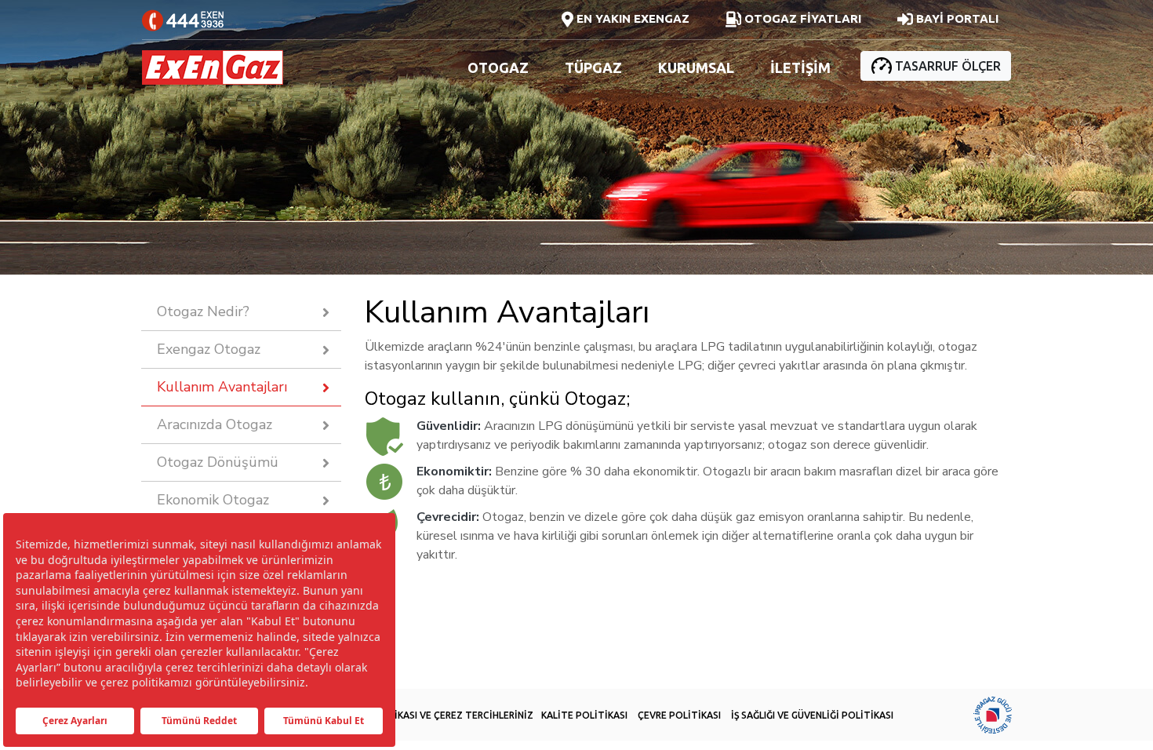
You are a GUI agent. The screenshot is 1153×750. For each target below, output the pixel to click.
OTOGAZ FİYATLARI (801, 18)
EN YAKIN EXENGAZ (631, 18)
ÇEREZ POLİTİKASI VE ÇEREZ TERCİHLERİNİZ (433, 715)
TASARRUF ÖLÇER (946, 66)
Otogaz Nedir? (203, 311)
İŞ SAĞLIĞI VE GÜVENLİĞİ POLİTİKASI (812, 715)
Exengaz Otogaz (208, 349)
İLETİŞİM (800, 67)
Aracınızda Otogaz (214, 424)
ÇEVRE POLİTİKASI (679, 715)
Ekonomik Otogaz (213, 499)
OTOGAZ (498, 67)
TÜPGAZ (593, 67)
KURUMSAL (696, 67)
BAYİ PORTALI (955, 18)
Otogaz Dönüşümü (217, 462)
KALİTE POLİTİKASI (584, 715)
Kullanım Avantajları (222, 386)
